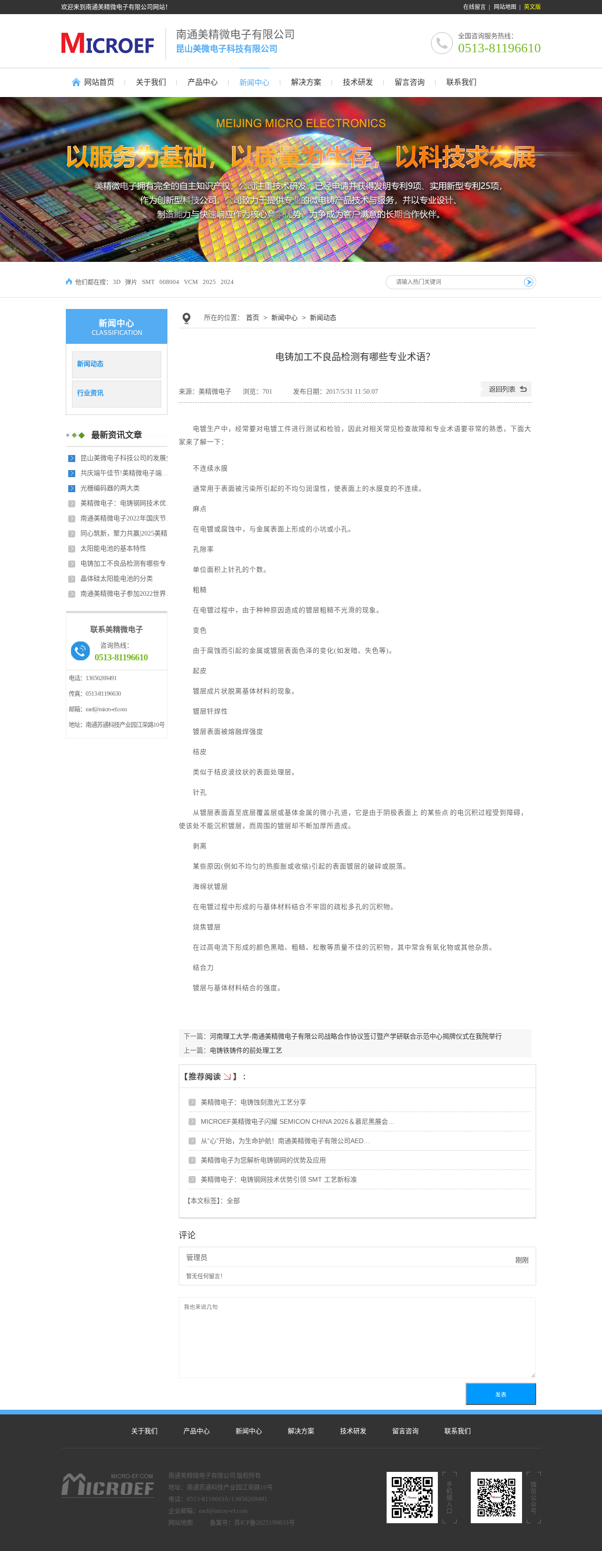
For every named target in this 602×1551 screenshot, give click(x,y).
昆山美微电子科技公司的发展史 (126, 458)
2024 (227, 281)
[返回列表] (506, 394)
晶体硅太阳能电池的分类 (116, 578)
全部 (233, 1200)
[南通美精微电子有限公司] (113, 42)
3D (116, 281)
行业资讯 (90, 393)
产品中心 (196, 1431)
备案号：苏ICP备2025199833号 (252, 1522)
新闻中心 (284, 317)
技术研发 (353, 1431)
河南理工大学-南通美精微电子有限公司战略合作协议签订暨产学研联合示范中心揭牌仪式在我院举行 (356, 1036)
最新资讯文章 (116, 435)
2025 (209, 281)
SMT (148, 281)
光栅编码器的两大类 (110, 488)
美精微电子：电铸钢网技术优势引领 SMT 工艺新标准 (127, 503)
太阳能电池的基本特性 (113, 548)
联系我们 (457, 1431)
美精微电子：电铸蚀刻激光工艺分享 (253, 1102)
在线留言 (474, 7)
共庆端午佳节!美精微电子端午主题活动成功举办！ (127, 473)
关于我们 (144, 1431)
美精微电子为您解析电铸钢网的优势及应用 (263, 1160)
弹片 (131, 281)
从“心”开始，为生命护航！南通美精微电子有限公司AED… (285, 1141)
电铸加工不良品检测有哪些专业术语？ (127, 563)
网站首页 (99, 82)
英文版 (532, 7)
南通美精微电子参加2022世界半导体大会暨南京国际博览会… (127, 593)
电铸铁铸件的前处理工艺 (246, 1050)
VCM (191, 281)
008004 (169, 281)
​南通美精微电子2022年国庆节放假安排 (127, 518)
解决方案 (301, 1431)
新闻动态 (90, 363)
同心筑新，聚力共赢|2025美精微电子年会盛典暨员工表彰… (127, 533)
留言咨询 (405, 1431)
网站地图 (505, 7)
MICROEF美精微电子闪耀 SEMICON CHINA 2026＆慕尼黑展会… (298, 1121)
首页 (252, 317)
